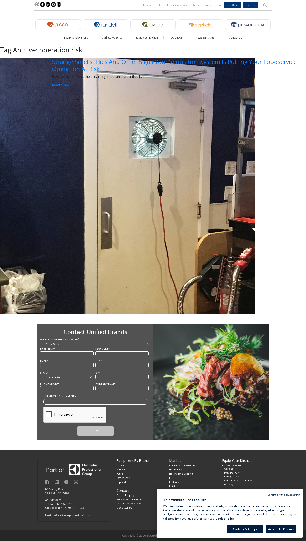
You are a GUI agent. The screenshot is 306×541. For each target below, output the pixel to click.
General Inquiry (125, 495)
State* (44, 372)
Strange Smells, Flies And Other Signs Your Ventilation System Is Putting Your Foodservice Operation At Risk (174, 65)
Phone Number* (50, 384)
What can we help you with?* (59, 339)
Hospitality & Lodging (181, 473)
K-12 (171, 477)
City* (98, 361)
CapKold (121, 482)
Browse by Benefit (232, 465)
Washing (228, 484)
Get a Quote (232, 4)
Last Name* (102, 349)
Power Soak (123, 477)
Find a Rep (250, 4)
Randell (121, 469)
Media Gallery (124, 507)
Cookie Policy (225, 518)
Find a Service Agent (178, 4)
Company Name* (106, 384)
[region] (230, 513)
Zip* (98, 372)
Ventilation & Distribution (238, 480)
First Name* (47, 349)
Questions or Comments (59, 396)
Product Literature (153, 4)
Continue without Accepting (283, 494)
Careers (197, 4)
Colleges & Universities (182, 465)
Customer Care (213, 4)
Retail (172, 486)
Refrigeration (231, 476)
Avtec (120, 473)
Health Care (175, 469)
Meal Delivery (232, 472)
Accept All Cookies (281, 529)
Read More (60, 85)
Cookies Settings (245, 529)
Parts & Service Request (130, 499)
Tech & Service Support (130, 503)
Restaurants (175, 482)
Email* (44, 361)
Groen (120, 465)
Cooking (228, 468)
